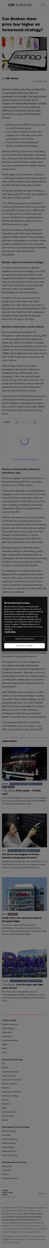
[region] (24, 624)
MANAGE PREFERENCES (24, 639)
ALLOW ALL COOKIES (24, 645)
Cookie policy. (10, 632)
